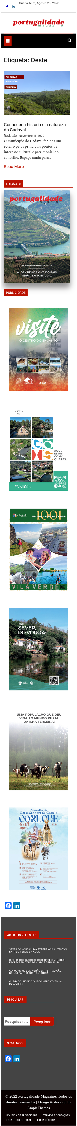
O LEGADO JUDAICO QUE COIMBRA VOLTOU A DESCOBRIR (35, 982)
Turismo (11, 87)
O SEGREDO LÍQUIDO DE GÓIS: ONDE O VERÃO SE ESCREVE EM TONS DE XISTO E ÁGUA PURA (37, 961)
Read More (14, 166)
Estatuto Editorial (18, 1120)
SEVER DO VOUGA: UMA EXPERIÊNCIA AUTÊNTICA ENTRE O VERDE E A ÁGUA (38, 950)
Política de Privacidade (21, 1115)
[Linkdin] (13, 7)
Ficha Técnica (46, 1120)
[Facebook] (7, 7)
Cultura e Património (12, 77)
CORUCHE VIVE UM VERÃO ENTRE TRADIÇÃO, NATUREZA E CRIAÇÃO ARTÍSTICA (35, 972)
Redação (10, 136)
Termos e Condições (56, 1115)
